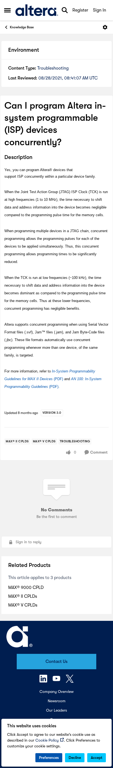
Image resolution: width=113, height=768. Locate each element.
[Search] (64, 10)
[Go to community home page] (37, 10)
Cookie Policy (47, 740)
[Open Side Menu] (7, 10)
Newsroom (57, 701)
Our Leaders (56, 710)
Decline (75, 757)
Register (80, 10)
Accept (96, 757)
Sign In (99, 10)
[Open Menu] (105, 27)
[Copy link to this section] (36, 157)
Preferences (49, 757)
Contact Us (56, 661)
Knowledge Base (22, 27)
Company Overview (56, 691)
